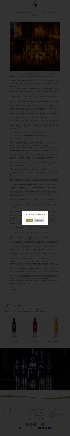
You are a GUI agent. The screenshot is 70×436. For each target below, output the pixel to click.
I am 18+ (30, 220)
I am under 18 (39, 220)
